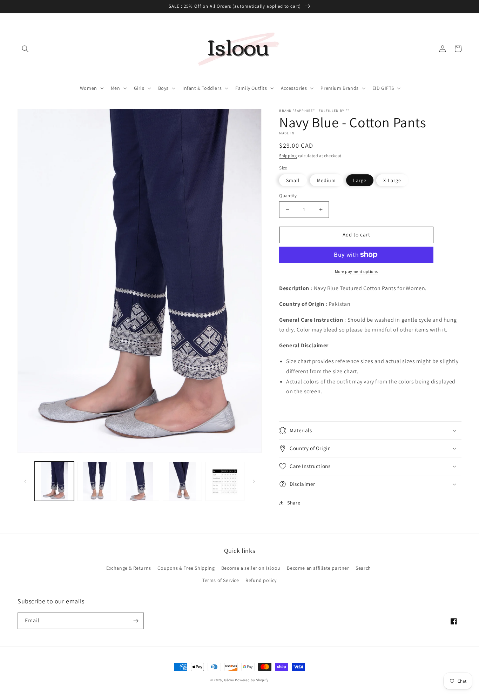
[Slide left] (25, 481)
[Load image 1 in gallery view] (54, 481)
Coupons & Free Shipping (186, 568)
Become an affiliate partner (318, 568)
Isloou (229, 680)
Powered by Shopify (252, 680)
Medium (326, 180)
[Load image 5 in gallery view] (225, 481)
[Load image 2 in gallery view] (97, 481)
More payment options (356, 271)
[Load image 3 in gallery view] (139, 481)
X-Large (392, 180)
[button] (25, 48)
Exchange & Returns (128, 568)
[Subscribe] (135, 621)
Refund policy (261, 580)
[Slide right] (254, 481)
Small (293, 180)
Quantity (288, 196)
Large (359, 180)
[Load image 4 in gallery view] (182, 481)
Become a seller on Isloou (251, 568)
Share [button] (293, 503)
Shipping (288, 155)
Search (363, 568)
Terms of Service (220, 580)
